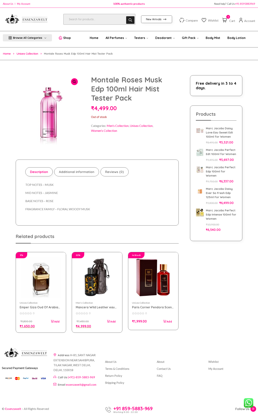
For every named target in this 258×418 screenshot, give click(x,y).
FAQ (159, 375)
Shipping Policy (114, 382)
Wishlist (213, 361)
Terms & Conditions (117, 368)
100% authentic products (129, 3)
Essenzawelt (13, 408)
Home (7, 53)
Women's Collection (104, 130)
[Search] (130, 20)
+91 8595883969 (245, 4)
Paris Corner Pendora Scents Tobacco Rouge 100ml (153, 307)
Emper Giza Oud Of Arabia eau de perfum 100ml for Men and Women (39, 307)
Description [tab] (39, 172)
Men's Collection (118, 125)
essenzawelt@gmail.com (81, 384)
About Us (8, 4)
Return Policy (113, 375)
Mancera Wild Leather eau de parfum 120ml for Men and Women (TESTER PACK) (96, 307)
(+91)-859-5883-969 (81, 377)
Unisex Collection (27, 53)
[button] (74, 81)
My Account (23, 4)
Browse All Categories (27, 38)
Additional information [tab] (76, 172)
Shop (67, 38)
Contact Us (164, 368)
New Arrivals (154, 19)
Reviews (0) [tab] (114, 172)
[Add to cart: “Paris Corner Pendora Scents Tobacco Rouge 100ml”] (167, 321)
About (161, 361)
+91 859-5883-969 (133, 408)
